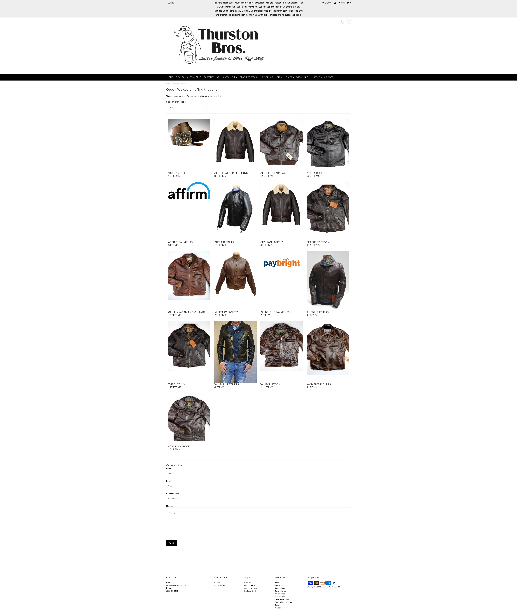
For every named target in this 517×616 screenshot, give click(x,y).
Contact (328, 77)
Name (168, 468)
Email (168, 481)
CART (345, 2)
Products (247, 582)
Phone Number (172, 493)
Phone (169, 588)
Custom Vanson (212, 77)
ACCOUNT (327, 2)
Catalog (180, 77)
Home (170, 77)
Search (217, 582)
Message (170, 506)
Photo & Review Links (297, 77)
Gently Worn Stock (272, 77)
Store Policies (219, 585)
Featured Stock (248, 77)
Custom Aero (194, 77)
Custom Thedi (230, 77)
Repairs (318, 77)
